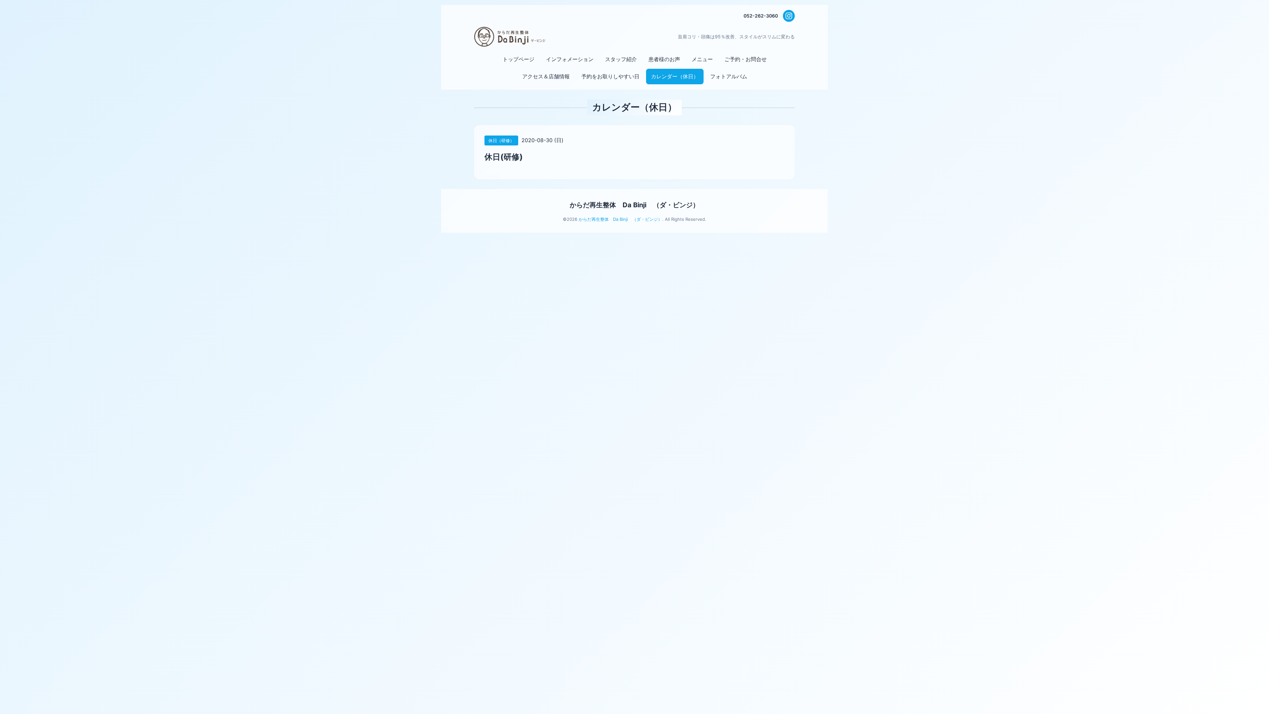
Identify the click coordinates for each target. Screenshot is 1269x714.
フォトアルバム (728, 76)
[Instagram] (789, 16)
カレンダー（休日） (675, 76)
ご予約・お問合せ (745, 59)
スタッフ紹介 (621, 59)
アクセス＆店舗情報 (546, 76)
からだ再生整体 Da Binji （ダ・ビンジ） (634, 205)
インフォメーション (570, 59)
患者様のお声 (664, 59)
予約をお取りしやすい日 (610, 76)
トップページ (518, 59)
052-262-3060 (761, 16)
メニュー (702, 59)
